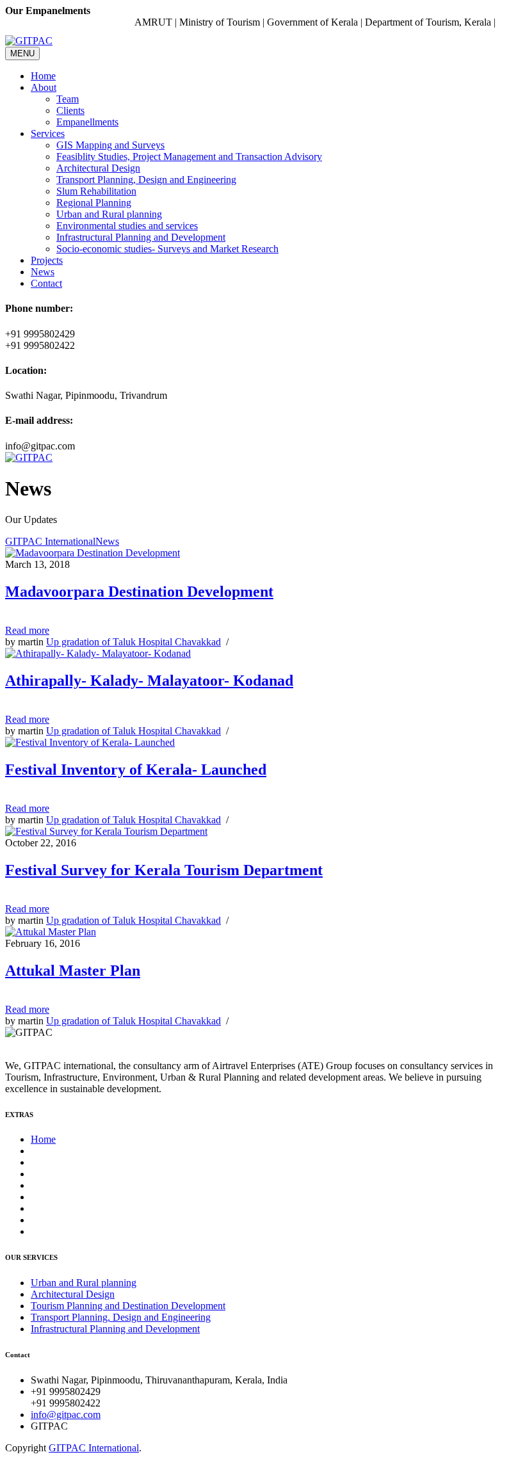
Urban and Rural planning (109, 214)
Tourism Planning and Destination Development (128, 1305)
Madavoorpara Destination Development (139, 591)
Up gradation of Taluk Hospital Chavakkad (133, 641)
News (42, 271)
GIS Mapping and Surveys (110, 145)
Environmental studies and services (127, 225)
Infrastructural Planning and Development (140, 237)
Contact (46, 283)
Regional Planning (93, 202)
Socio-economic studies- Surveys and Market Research (167, 248)
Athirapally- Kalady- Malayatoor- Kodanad (149, 680)
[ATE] (28, 457)
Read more (27, 630)
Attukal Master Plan (72, 970)
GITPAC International (50, 541)
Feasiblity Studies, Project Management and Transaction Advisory (189, 156)
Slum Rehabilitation (96, 191)
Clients (70, 110)
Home (43, 75)
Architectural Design (98, 168)
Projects (47, 260)
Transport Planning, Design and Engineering (146, 179)
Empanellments (87, 122)
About (43, 87)
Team (67, 98)
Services (48, 133)
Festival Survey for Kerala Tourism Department (164, 870)
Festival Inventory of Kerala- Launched (135, 769)
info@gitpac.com (66, 1414)
